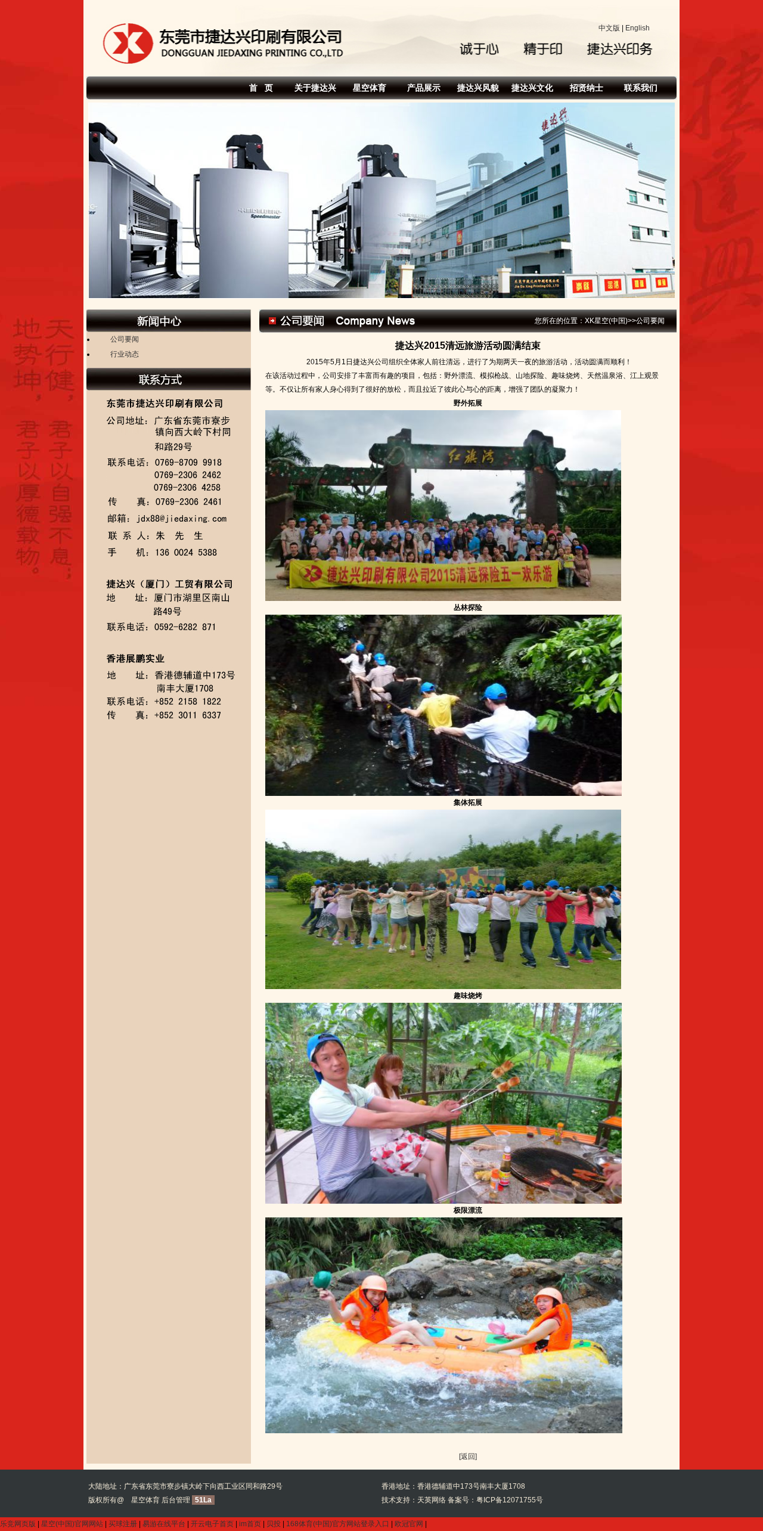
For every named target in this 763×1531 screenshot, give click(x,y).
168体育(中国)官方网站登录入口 (337, 1524)
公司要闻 (124, 339)
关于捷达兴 (315, 87)
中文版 (609, 28)
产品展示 (424, 87)
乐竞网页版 (18, 1524)
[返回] (468, 1456)
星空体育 (369, 87)
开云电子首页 (212, 1524)
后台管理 (176, 1500)
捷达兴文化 (532, 87)
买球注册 (122, 1524)
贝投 (273, 1524)
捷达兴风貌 (478, 87)
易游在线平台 (163, 1524)
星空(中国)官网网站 (72, 1524)
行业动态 (124, 354)
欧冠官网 (409, 1524)
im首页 (250, 1524)
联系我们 (640, 87)
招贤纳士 (586, 87)
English (637, 28)
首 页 (261, 87)
